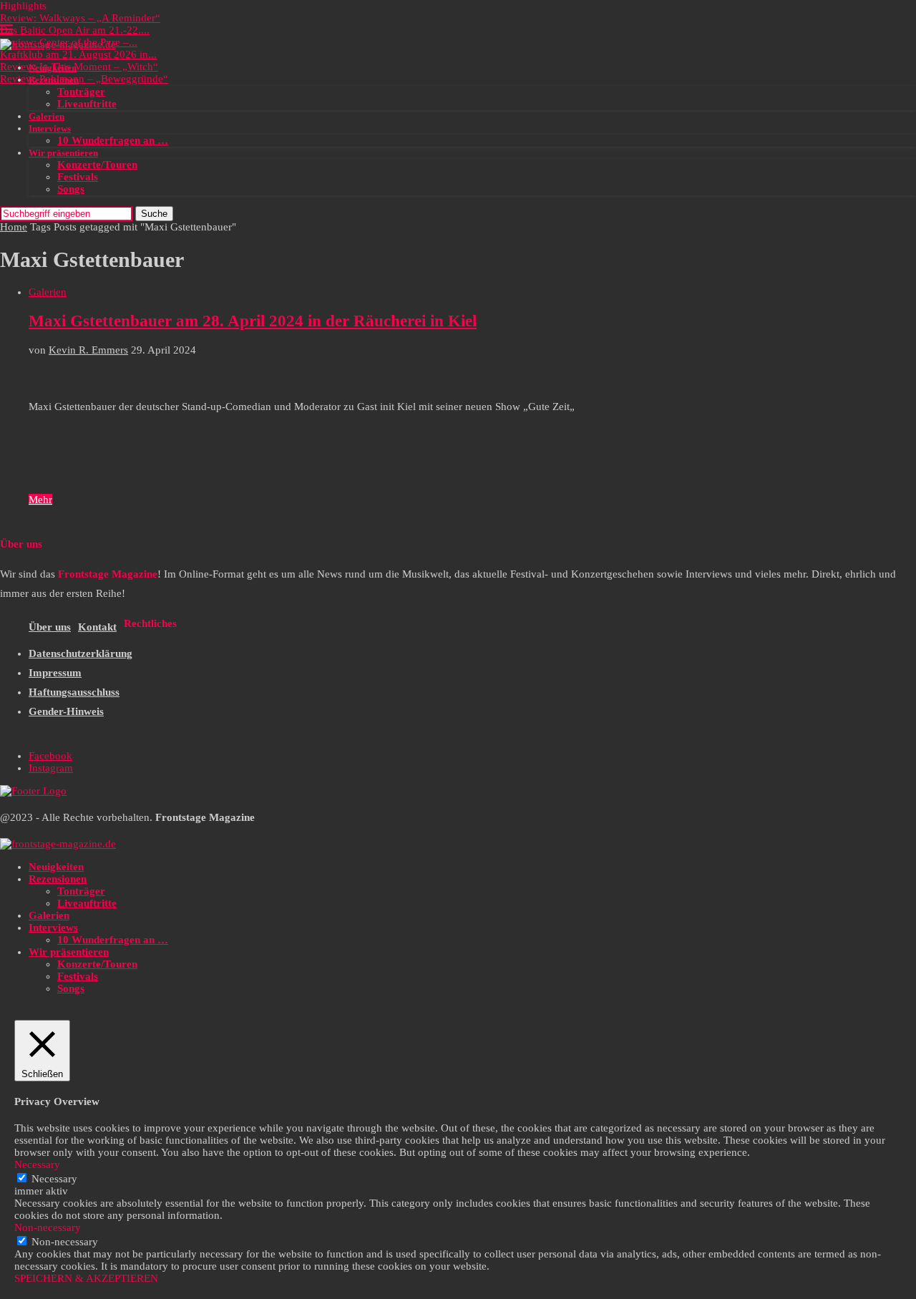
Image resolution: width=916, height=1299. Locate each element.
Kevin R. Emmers (88, 350)
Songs (70, 189)
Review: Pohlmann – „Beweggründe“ (84, 78)
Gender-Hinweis (66, 711)
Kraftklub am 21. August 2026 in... (78, 54)
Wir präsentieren (63, 152)
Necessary (54, 1178)
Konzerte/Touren (97, 164)
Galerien (46, 116)
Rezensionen (54, 79)
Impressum (55, 672)
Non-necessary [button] (47, 1227)
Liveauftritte (87, 104)
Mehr (40, 499)
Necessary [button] (37, 1164)
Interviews (50, 128)
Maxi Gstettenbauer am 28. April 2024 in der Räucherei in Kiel (253, 321)
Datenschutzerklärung (80, 653)
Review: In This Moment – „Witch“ (79, 66)
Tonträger (81, 91)
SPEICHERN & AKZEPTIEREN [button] (86, 1278)
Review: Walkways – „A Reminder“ (80, 18)
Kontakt (97, 627)
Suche (154, 213)
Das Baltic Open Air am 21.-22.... (75, 30)
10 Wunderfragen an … (112, 140)
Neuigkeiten (53, 67)
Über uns (50, 627)
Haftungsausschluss (74, 692)
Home (13, 227)
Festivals (77, 177)
